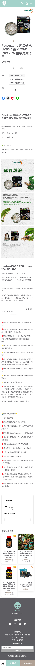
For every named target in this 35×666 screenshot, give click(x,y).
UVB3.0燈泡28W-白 (17, 83)
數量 (3, 88)
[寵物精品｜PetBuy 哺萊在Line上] (25, 625)
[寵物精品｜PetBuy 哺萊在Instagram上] (15, 625)
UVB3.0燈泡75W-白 (17, 75)
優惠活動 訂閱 (17, 643)
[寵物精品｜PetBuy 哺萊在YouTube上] (20, 625)
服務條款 (24, 656)
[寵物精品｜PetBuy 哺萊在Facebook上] (10, 625)
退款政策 (17, 656)
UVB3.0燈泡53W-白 (17, 79)
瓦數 (3, 75)
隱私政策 (11, 656)
